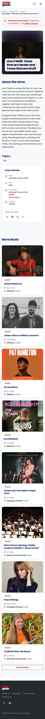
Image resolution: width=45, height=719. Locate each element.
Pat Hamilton (11, 387)
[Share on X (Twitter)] (7, 217)
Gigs (4, 160)
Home (4, 12)
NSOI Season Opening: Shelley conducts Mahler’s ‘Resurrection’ (21, 546)
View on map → (14, 197)
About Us (5, 693)
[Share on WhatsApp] (17, 217)
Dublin (11, 194)
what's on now (31, 23)
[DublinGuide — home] (6, 4)
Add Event (16, 693)
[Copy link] (23, 217)
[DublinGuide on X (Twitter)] (4, 703)
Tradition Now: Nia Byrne (17, 651)
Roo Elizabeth (11, 438)
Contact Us (6, 697)
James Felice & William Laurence (21, 335)
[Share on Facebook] (12, 217)
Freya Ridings (11, 599)
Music (23, 12)
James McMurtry (13, 283)
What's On (13, 12)
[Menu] (40, 3)
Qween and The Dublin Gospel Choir (19, 492)
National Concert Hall (18, 192)
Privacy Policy (29, 693)
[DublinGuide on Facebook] (10, 703)
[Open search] (34, 4)
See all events (22, 667)
